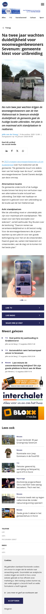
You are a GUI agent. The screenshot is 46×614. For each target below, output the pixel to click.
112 (10, 18)
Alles (4, 18)
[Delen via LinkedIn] (6, 151)
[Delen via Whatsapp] (23, 151)
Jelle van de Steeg (10, 134)
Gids (3, 536)
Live (3, 532)
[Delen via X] (17, 151)
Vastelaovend (21, 18)
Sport (42, 18)
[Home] (11, 4)
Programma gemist (9, 539)
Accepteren (13, 601)
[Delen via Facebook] (11, 151)
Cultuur (33, 18)
